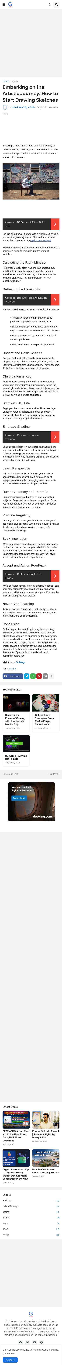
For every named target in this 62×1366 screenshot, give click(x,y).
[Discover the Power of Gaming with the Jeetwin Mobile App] (16, 703)
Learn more (9, 1353)
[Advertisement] (31, 43)
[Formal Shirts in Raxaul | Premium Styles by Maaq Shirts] (45, 1120)
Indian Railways (31, 1206)
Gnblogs (20, 662)
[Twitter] (26, 676)
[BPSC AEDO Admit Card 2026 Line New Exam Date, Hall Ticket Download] (16, 1120)
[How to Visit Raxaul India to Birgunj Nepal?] (45, 1158)
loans (31, 1223)
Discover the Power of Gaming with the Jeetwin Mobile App (15, 720)
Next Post (53, 774)
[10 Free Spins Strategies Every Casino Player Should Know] (45, 703)
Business (31, 1200)
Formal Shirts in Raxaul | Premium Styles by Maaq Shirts (45, 1134)
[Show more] (51, 676)
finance (31, 1217)
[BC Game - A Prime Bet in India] (16, 743)
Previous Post (11, 774)
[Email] (45, 676)
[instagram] (41, 1342)
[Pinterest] (39, 676)
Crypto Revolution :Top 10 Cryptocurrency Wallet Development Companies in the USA (16, 1174)
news (31, 1229)
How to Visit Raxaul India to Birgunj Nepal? (45, 1171)
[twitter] (27, 1342)
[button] (4, 4)
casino (14, 81)
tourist (31, 1234)
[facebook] (20, 1342)
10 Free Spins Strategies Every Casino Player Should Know (44, 720)
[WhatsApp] (33, 676)
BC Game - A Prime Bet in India (16, 757)
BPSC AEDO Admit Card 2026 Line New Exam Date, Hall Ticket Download (16, 1136)
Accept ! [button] (10, 1360)
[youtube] (34, 1342)
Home (6, 81)
